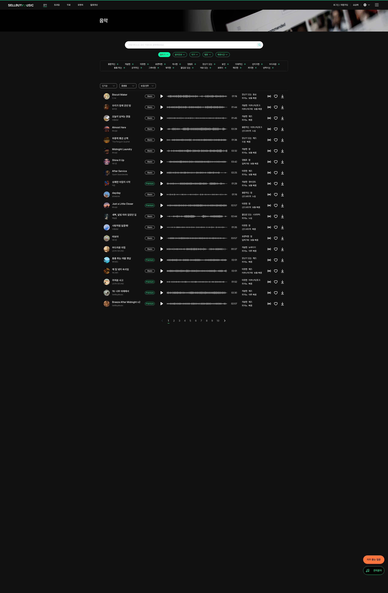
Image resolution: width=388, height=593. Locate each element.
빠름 (250, 120)
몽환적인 (245, 127)
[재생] (161, 96)
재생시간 (221, 54)
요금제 (355, 5)
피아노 (244, 98)
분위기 (163, 54)
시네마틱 (256, 214)
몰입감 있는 (247, 214)
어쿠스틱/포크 (254, 105)
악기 (193, 54)
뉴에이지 (252, 247)
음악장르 (178, 54)
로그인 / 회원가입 (340, 5)
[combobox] (108, 85)
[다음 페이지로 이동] (225, 321)
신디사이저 (246, 131)
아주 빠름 (252, 251)
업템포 (244, 160)
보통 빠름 (252, 98)
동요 (254, 94)
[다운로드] (282, 96)
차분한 (244, 105)
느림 (254, 131)
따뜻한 (244, 171)
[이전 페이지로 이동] (162, 321)
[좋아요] (276, 96)
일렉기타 (245, 163)
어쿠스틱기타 (247, 109)
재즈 (250, 116)
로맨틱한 (245, 236)
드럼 (244, 142)
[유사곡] (269, 96)
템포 (206, 54)
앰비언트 (252, 182)
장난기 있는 (247, 94)
